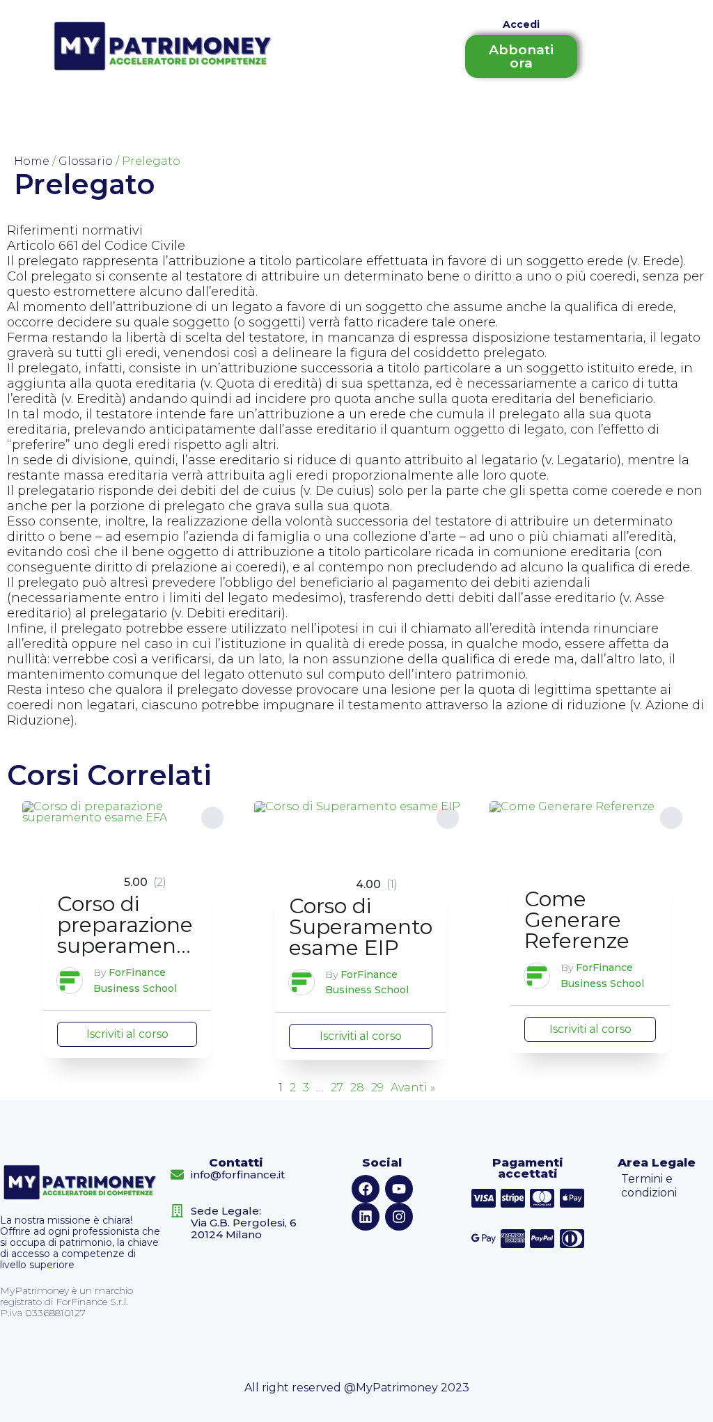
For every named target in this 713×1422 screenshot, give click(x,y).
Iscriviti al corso (127, 1034)
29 (377, 1087)
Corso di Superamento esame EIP (360, 927)
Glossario (85, 161)
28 (357, 1087)
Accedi (521, 24)
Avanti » (413, 1087)
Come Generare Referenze (576, 920)
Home (31, 161)
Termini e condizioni (649, 1185)
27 (337, 1087)
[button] (212, 818)
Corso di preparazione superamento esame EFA (127, 935)
